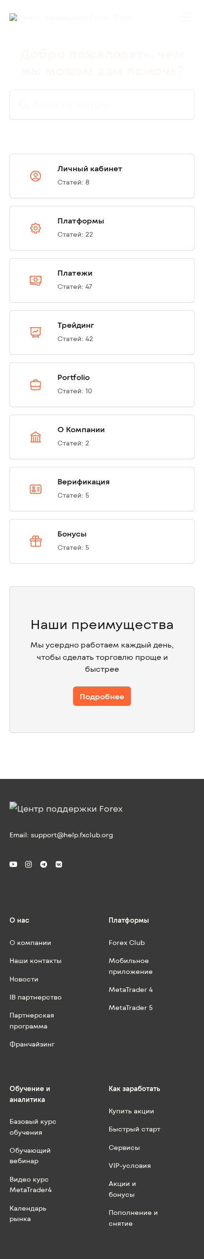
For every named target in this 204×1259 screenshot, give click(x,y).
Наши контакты (35, 960)
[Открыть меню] (186, 17)
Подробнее (102, 696)
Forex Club (127, 942)
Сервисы (124, 1147)
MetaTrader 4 (131, 989)
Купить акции (131, 1111)
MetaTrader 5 (131, 1007)
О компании (30, 942)
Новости (23, 979)
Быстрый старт (134, 1129)
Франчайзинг (32, 1044)
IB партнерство (35, 997)
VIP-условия (130, 1165)
